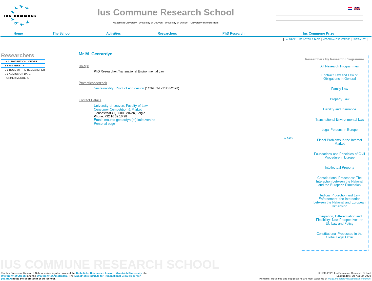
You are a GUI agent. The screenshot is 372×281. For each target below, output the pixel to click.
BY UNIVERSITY (15, 65)
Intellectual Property (339, 167)
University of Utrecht (13, 275)
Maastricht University (129, 273)
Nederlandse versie (336, 39)
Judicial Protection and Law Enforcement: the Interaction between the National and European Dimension (339, 200)
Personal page (104, 123)
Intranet (360, 39)
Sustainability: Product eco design (119, 88)
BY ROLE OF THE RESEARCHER (25, 69)
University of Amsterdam (52, 275)
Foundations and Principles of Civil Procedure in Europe (339, 155)
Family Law (339, 89)
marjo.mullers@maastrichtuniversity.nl (349, 278)
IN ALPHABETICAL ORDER (21, 61)
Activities (113, 33)
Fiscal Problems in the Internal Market (339, 141)
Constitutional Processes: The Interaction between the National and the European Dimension (339, 181)
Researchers (167, 33)
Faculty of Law (137, 106)
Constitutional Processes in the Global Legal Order (339, 235)
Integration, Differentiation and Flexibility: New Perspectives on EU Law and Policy (339, 219)
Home (18, 33)
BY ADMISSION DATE (18, 73)
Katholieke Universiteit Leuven (95, 273)
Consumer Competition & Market (118, 109)
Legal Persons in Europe (340, 130)
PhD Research (233, 33)
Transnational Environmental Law (339, 119)
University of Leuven (109, 106)
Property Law (339, 99)
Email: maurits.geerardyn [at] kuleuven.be (124, 120)
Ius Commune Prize (318, 33)
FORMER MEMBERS (17, 77)
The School (62, 33)
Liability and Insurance (339, 109)
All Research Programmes (339, 66)
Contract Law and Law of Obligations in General (339, 77)
